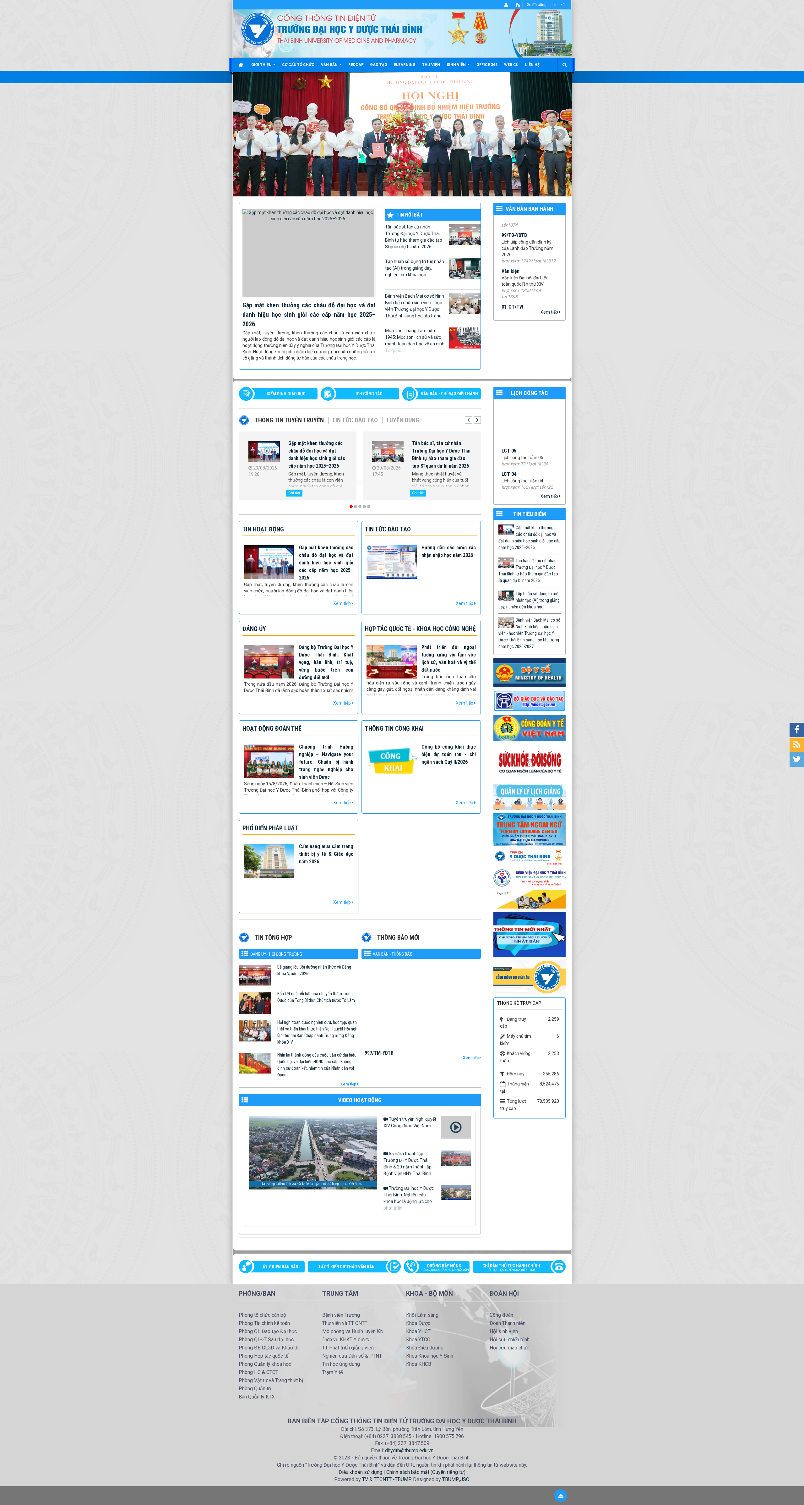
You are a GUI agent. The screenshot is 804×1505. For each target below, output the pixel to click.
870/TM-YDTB (379, 1051)
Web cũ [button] (511, 65)
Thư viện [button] (431, 65)
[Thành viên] (506, 5)
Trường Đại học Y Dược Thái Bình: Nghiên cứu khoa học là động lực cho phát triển (408, 1198)
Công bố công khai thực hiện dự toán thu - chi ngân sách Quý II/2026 (448, 754)
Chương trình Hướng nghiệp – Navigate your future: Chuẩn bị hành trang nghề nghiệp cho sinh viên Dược (326, 762)
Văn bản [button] (330, 65)
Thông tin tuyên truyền (289, 420)
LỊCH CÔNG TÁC (367, 393)
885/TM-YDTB (379, 1020)
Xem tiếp (550, 312)
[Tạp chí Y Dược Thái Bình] (529, 857)
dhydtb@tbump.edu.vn (409, 1450)
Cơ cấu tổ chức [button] (298, 65)
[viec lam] (529, 976)
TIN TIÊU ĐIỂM (529, 514)
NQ (505, 302)
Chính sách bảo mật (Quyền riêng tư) (425, 1472)
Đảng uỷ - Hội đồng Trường (276, 954)
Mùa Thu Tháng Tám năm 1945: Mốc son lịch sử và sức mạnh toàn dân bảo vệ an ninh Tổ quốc (414, 340)
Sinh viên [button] (457, 65)
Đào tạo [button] (378, 65)
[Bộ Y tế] (529, 672)
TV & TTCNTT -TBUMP (386, 1479)
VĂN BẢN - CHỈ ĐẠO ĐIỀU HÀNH (449, 393)
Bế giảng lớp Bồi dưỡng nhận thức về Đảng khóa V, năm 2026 (314, 970)
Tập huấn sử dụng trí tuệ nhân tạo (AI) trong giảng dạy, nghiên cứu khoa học (414, 268)
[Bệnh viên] (529, 877)
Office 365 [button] (486, 65)
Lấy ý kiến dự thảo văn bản (347, 1266)
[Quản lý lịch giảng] (529, 796)
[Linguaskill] (529, 898)
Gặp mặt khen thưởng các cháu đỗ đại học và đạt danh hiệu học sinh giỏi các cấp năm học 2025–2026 (309, 314)
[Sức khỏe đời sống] (529, 762)
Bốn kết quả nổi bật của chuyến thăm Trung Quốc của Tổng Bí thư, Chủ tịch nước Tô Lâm (316, 997)
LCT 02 (509, 425)
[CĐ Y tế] (529, 727)
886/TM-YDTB (379, 988)
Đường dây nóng (444, 1267)
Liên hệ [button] (532, 65)
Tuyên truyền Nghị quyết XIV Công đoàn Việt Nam (409, 1122)
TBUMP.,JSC (455, 1479)
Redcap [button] (356, 65)
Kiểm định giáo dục (286, 393)
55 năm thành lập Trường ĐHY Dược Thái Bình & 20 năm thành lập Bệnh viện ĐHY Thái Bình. (407, 1163)
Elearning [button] (405, 65)
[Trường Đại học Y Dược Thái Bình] (257, 28)
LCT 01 (509, 448)
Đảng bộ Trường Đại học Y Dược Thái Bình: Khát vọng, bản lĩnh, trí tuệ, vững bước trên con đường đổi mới (326, 662)
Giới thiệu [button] (261, 65)
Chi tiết (294, 493)
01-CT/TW (512, 247)
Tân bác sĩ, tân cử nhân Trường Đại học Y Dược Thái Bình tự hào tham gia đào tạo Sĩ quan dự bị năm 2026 (413, 236)
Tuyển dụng (402, 420)
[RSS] (518, 5)
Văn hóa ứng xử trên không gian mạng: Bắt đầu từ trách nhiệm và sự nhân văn (441, 450)
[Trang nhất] (242, 65)
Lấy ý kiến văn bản (279, 1266)
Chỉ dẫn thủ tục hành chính (511, 1267)
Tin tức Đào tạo (355, 420)
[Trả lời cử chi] (529, 829)
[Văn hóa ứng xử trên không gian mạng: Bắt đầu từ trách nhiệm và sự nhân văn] (388, 452)
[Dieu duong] (529, 934)
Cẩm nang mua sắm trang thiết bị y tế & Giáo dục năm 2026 (326, 854)
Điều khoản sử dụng (360, 1472)
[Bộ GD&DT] (529, 700)
